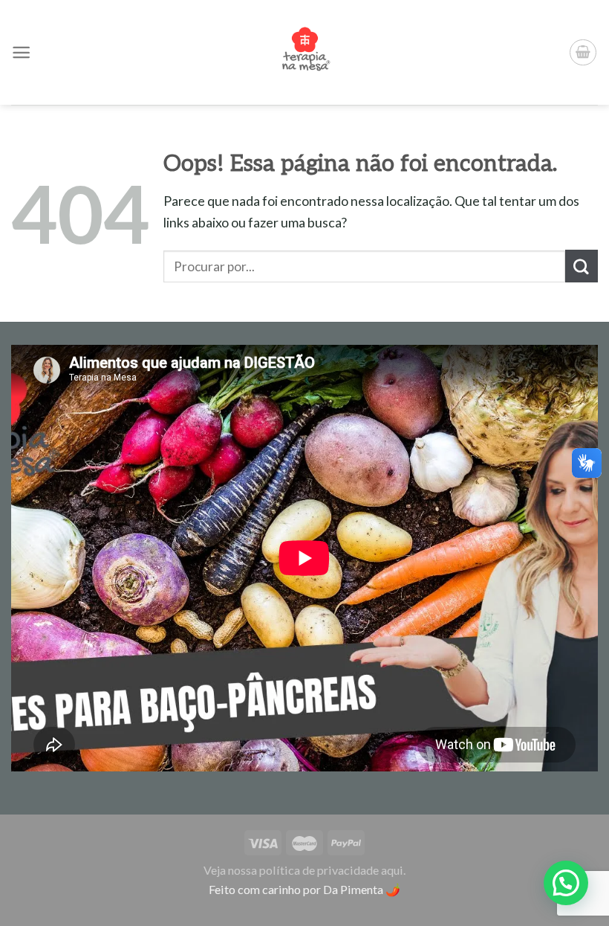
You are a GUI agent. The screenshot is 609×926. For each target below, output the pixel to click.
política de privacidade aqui (331, 870)
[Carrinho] (583, 52)
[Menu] (21, 52)
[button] (566, 883)
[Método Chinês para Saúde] (304, 52)
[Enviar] (581, 266)
